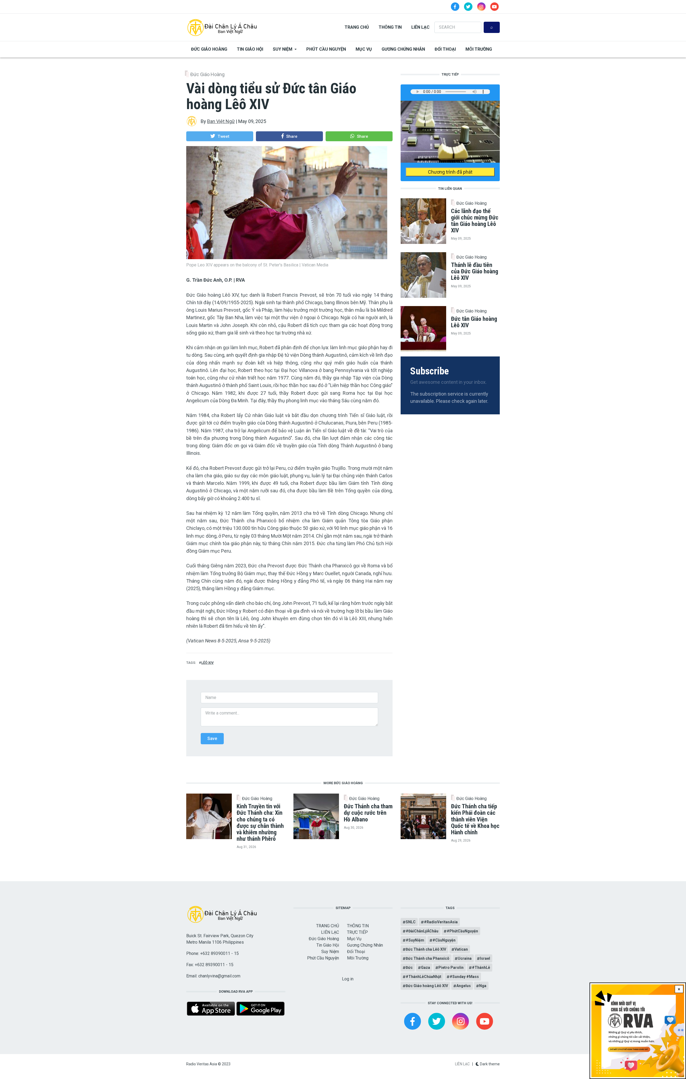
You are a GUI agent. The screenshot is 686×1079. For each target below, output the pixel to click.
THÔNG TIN (390, 27)
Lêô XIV (207, 663)
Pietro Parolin (451, 967)
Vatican (461, 949)
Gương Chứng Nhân (403, 49)
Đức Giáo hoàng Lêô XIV (427, 986)
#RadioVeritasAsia (441, 922)
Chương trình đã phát (450, 172)
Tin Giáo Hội (250, 49)
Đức (409, 967)
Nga (482, 986)
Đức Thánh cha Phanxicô (427, 958)
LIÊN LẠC (420, 27)
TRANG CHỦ (357, 27)
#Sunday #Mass (464, 976)
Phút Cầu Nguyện (326, 49)
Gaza (425, 967)
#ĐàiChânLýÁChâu (422, 931)
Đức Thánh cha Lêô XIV (426, 949)
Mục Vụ (364, 49)
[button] (219, 136)
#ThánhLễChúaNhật (423, 976)
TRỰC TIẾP (357, 932)
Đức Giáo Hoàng (209, 49)
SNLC (411, 922)
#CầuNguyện (444, 940)
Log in (347, 978)
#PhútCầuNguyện (462, 931)
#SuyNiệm (415, 940)
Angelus (463, 986)
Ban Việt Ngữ (221, 121)
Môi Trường (478, 49)
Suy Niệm (282, 49)
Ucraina (465, 958)
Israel (485, 958)
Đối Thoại (445, 49)
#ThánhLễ (481, 967)
